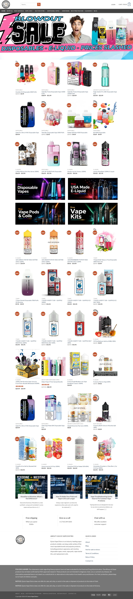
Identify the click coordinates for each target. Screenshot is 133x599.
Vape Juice (28, 11)
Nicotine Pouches (77, 11)
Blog (95, 11)
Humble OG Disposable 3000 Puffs (26, 92)
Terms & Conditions (92, 553)
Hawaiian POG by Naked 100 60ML (78, 466)
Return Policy (90, 557)
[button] (113, 4)
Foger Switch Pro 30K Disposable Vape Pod (105, 92)
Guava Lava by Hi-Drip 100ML (51, 466)
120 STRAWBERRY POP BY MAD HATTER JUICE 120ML (77, 260)
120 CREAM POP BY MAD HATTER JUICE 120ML (52, 260)
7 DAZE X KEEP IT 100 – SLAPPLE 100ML (52, 301)
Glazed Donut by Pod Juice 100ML (77, 426)
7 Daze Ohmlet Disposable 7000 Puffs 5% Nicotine (27, 301)
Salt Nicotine (39, 11)
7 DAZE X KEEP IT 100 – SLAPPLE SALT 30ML (79, 342)
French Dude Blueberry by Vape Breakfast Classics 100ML (77, 382)
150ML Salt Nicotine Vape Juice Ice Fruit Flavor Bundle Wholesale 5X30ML (27, 382)
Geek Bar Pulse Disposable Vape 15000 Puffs (53, 92)
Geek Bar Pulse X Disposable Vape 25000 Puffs (77, 92)
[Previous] (15, 494)
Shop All (10, 11)
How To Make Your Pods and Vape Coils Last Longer (66, 498)
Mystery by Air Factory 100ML (76, 171)
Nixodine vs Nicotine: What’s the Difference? (31, 498)
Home (3, 11)
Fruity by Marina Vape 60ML (102, 382)
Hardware (66, 11)
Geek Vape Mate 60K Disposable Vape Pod (53, 426)
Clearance (88, 11)
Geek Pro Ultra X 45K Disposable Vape (27, 132)
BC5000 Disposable (99, 132)
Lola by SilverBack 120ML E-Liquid (103, 171)
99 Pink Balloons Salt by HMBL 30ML (104, 341)
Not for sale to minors (92, 549)
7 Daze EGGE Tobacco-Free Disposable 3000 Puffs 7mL (105, 260)
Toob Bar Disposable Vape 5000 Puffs (53, 132)
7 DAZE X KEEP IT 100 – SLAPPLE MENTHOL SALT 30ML (52, 342)
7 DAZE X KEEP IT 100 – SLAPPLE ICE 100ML (79, 301)
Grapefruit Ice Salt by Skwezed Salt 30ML (26, 467)
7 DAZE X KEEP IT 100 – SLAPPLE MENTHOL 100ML (26, 342)
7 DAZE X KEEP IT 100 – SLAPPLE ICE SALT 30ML (104, 301)
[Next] (118, 494)
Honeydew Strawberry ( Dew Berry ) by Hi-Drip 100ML (105, 467)
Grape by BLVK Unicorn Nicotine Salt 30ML (104, 426)
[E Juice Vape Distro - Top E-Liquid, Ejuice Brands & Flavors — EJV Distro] (9, 4)
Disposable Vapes (53, 11)
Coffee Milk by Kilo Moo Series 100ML (27, 171)
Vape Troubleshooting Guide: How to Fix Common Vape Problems (101, 499)
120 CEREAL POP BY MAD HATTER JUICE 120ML (26, 260)
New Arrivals (19, 11)
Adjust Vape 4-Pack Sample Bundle (52, 382)
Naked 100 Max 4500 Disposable (77, 132)
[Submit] (39, 4)
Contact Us (89, 561)
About (87, 542)
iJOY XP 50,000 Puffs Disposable (51, 171)
